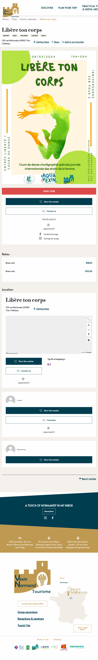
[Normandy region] (63, 647)
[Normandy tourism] (76, 647)
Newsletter (49, 511)
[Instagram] (45, 518)
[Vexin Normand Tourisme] (11, 10)
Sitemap (57, 639)
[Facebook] (52, 518)
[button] (47, 8)
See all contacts (49, 219)
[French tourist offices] (19, 647)
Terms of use (42, 639)
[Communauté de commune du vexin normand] (35, 647)
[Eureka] (54, 647)
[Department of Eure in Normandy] (45, 647)
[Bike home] (28, 647)
